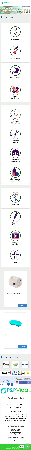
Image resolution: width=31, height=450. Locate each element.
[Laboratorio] (15, 53)
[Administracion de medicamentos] (15, 174)
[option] (15, 9)
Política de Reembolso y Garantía (15, 437)
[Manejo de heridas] (15, 91)
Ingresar (15, 440)
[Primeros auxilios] (15, 237)
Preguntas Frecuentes (15, 432)
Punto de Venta (15, 433)
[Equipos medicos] (15, 218)
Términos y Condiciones (15, 434)
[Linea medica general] (15, 136)
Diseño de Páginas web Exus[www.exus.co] (15, 448)
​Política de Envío (15, 436)
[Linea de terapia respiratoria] (15, 155)
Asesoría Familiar (15, 430)
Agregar (23, 305)
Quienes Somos (15, 429)
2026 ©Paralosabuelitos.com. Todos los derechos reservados (15, 446)
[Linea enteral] (15, 72)
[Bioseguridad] (15, 34)
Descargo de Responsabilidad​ (15, 438)
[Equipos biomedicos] (15, 116)
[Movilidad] (15, 199)
